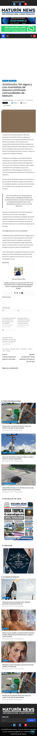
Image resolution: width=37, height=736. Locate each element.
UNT (4, 351)
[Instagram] (17, 293)
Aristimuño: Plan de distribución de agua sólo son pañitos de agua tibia (9, 339)
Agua (17, 349)
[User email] (22, 293)
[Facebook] (15, 293)
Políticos (30, 349)
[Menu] (7, 36)
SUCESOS (5, 628)
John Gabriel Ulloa (19, 606)
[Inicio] (3, 36)
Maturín (7, 349)
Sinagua (8, 351)
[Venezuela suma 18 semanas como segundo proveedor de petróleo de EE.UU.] (18, 589)
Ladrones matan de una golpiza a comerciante (9, 357)
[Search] (31, 36)
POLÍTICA (5, 80)
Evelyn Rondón (18, 430)
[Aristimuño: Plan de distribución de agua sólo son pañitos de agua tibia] (9, 333)
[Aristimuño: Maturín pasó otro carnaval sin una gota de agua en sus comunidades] (9, 313)
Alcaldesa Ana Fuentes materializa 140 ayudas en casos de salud (27, 358)
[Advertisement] (18, 59)
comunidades (23, 349)
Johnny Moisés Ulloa (9, 100)
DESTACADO (13, 80)
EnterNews (14, 734)
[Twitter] (19, 293)
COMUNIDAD (14, 421)
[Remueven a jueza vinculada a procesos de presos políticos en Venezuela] (18, 651)
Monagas (12, 349)
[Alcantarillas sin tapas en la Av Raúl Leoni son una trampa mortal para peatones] (18, 474)
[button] (7, 36)
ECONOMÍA (6, 597)
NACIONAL (5, 660)
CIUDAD (5, 452)
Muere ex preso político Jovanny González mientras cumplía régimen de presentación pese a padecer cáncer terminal (18, 634)
